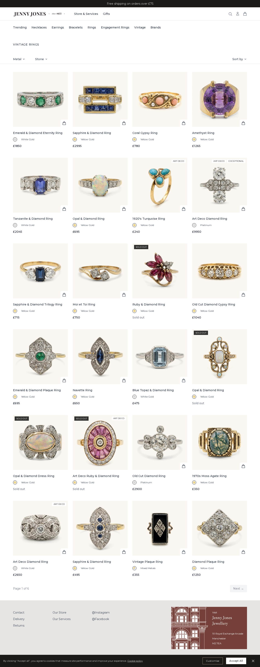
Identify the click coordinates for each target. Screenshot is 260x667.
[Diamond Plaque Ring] (219, 539)
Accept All (236, 660)
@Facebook (100, 619)
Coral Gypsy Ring (144, 133)
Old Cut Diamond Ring (148, 476)
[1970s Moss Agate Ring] (219, 453)
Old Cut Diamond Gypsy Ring (213, 304)
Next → (238, 588)
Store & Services (86, 14)
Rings (92, 27)
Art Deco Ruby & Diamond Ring (96, 476)
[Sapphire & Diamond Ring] (100, 110)
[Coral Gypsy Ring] (159, 110)
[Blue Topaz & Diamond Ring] (159, 367)
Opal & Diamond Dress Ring (33, 476)
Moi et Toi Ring (84, 304)
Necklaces (39, 27)
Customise (212, 660)
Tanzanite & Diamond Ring (33, 219)
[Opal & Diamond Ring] (100, 196)
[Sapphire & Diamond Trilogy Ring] (40, 281)
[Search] (230, 14)
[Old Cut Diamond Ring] (159, 453)
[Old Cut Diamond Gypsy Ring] (219, 281)
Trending (20, 27)
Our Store (59, 612)
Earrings (58, 27)
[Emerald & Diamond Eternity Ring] (40, 110)
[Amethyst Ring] (219, 110)
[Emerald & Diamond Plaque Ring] (40, 367)
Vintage (140, 27)
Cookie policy (135, 660)
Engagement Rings (115, 27)
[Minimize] (253, 661)
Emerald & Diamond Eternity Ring (37, 133)
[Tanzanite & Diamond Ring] (40, 196)
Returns (18, 625)
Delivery (19, 619)
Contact (18, 612)
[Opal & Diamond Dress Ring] (40, 453)
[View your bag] (245, 14)
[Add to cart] (64, 123)
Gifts (106, 14)
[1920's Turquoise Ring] (159, 196)
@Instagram (101, 612)
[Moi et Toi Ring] (100, 281)
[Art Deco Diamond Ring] (219, 196)
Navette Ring (82, 390)
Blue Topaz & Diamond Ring (153, 390)
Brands (156, 27)
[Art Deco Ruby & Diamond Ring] (100, 453)
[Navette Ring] (100, 367)
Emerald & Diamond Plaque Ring (37, 390)
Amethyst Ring (203, 133)
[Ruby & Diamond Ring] (159, 281)
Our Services (61, 619)
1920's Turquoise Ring (148, 219)
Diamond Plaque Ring (208, 562)
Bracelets (76, 27)
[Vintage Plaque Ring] (159, 539)
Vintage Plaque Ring (147, 562)
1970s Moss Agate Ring (209, 476)
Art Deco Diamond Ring (209, 219)
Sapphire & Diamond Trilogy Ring (37, 304)
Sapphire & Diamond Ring (92, 133)
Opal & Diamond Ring (88, 219)
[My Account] (238, 14)
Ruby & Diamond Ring (148, 304)
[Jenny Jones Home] (39, 14)
